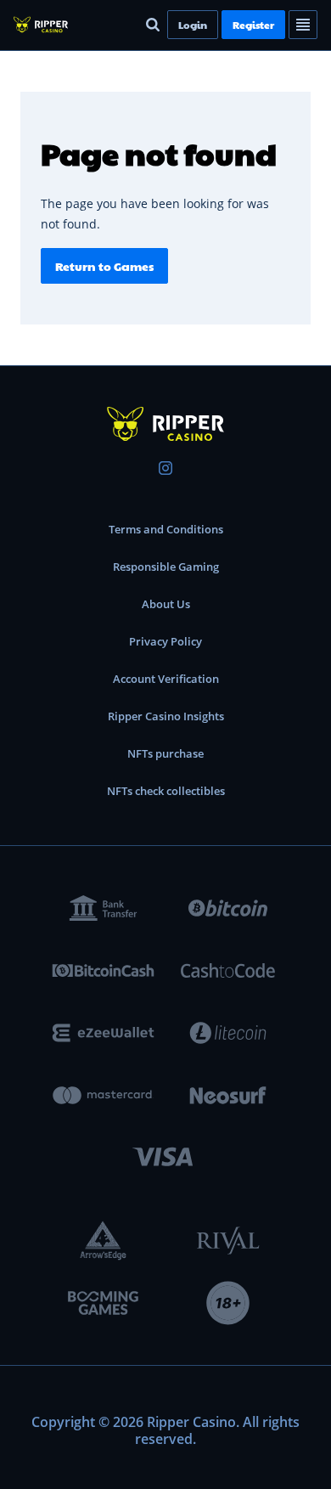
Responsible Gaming (166, 566)
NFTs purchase (165, 753)
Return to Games (104, 265)
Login (192, 24)
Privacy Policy (165, 641)
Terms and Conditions (166, 529)
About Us (166, 604)
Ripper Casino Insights (166, 716)
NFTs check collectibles (166, 790)
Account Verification (166, 678)
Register (253, 24)
